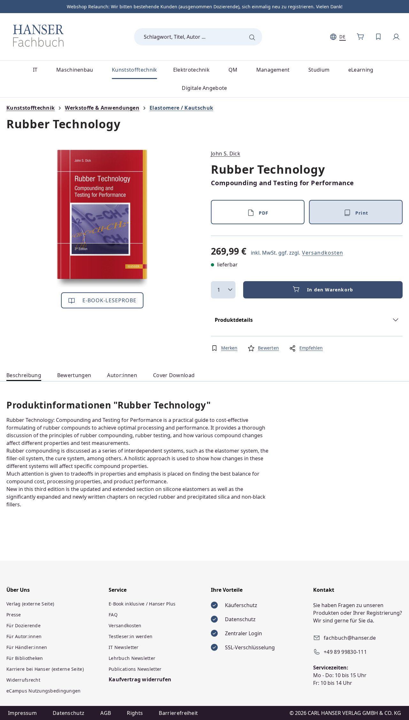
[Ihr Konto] (396, 36)
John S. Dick (225, 153)
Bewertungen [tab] (74, 375)
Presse (13, 615)
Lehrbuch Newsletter (132, 658)
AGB (105, 712)
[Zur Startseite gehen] (38, 35)
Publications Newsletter (135, 669)
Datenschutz (69, 712)
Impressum (22, 712)
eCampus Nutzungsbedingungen (43, 691)
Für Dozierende (23, 625)
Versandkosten (322, 252)
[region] (102, 218)
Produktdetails (234, 319)
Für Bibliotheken (24, 658)
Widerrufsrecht (23, 680)
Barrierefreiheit (178, 712)
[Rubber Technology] (102, 218)
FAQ (113, 615)
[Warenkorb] (360, 36)
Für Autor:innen (24, 636)
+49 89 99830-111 (345, 651)
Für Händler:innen (26, 647)
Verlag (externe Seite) (30, 604)
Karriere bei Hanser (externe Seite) (45, 669)
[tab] (23, 375)
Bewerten (268, 348)
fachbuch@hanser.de (350, 637)
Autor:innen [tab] (122, 375)
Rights (135, 712)
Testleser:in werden (130, 636)
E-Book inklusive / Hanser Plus (142, 604)
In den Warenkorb (330, 290)
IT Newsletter (124, 647)
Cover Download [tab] (174, 375)
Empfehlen (311, 348)
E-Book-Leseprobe (109, 300)
